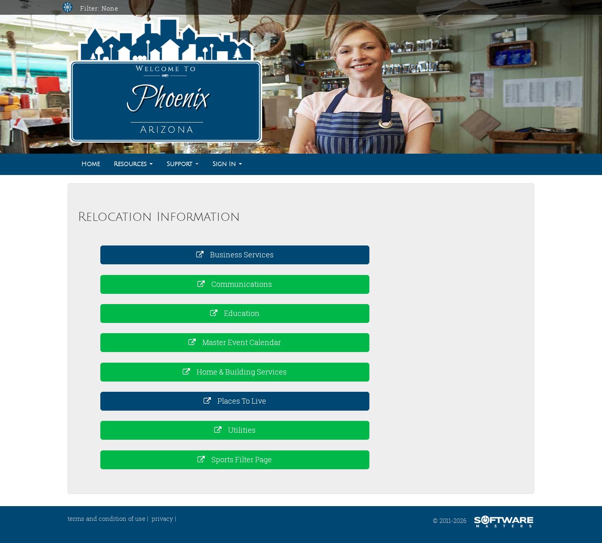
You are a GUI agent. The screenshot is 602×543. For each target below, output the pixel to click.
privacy (162, 518)
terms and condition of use (106, 518)
